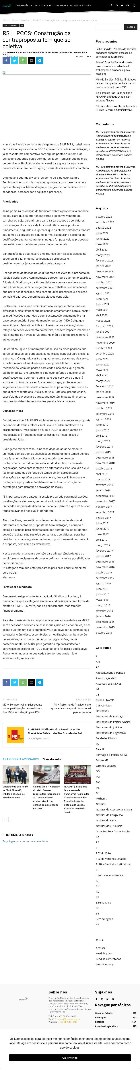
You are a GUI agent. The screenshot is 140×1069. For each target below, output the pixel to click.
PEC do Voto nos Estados (111, 858)
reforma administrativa (109, 875)
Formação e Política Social (111, 754)
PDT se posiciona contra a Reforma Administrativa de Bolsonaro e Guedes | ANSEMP (115, 135)
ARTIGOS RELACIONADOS (21, 759)
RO (98, 891)
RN (98, 886)
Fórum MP (102, 760)
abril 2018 (101, 474)
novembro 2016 (105, 567)
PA (97, 837)
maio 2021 (102, 309)
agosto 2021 (103, 293)
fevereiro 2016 (104, 610)
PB (97, 842)
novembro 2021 (105, 277)
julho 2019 (102, 424)
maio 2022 (102, 244)
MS (98, 787)
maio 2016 (102, 600)
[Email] (31, 60)
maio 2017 (102, 534)
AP (97, 667)
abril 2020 (101, 375)
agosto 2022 (103, 227)
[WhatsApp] (23, 60)
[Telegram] (39, 60)
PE (97, 848)
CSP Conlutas (104, 705)
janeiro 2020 (103, 392)
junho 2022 (102, 238)
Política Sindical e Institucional (113, 864)
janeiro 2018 (103, 490)
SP (97, 924)
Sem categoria (104, 919)
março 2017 (103, 545)
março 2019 (103, 441)
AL (97, 656)
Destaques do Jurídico (109, 727)
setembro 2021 (105, 288)
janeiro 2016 (103, 616)
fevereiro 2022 (104, 260)
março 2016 (103, 605)
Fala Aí (100, 749)
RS (22, 25)
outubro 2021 (104, 282)
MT (98, 793)
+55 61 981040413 (68, 1022)
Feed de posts (104, 953)
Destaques (102, 711)
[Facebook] (111, 6)
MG (98, 782)
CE (97, 694)
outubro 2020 (104, 348)
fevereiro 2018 (104, 485)
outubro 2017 (104, 507)
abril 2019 (101, 435)
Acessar (100, 948)
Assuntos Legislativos (108, 683)
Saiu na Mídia (104, 902)
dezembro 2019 (105, 397)
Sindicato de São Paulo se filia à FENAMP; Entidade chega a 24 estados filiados (114, 96)
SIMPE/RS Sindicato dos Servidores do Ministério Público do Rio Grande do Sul (45, 53)
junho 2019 (102, 430)
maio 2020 (102, 370)
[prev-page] (5, 819)
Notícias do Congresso (109, 815)
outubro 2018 (104, 468)
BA (97, 689)
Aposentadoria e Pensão (110, 672)
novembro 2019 (105, 403)
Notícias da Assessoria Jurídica (114, 809)
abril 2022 (101, 249)
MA (98, 776)
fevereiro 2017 (104, 550)
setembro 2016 (105, 578)
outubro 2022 (104, 216)
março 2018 (103, 479)
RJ (97, 880)
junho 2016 (102, 594)
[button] (134, 5)
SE (97, 913)
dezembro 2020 (105, 337)
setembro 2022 (105, 222)
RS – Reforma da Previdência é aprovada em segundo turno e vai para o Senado (71, 708)
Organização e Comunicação (113, 831)
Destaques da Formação (110, 716)
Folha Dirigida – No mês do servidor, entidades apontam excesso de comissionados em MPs (116, 53)
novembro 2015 (105, 627)
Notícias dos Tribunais (109, 826)
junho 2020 (102, 364)
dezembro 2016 (105, 561)
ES (97, 744)
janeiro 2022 (103, 266)
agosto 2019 (103, 419)
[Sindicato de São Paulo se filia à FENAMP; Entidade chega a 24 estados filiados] (16, 774)
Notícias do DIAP (106, 820)
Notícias (101, 804)
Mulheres (101, 798)
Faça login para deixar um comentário (25, 841)
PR (97, 869)
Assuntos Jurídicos (106, 678)
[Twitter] (122, 6)
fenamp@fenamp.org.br (67, 1019)
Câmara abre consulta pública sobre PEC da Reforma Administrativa (116, 108)
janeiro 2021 (103, 331)
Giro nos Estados (20, 20)
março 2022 (103, 255)
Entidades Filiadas (106, 738)
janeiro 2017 (103, 556)
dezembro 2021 (105, 271)
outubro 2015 (104, 632)
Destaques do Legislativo (111, 733)
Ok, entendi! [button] (70, 1057)
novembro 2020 (105, 342)
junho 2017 (102, 528)
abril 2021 (101, 315)
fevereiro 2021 (104, 326)
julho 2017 (102, 523)
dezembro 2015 (105, 621)
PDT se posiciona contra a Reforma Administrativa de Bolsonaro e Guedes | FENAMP (115, 170)
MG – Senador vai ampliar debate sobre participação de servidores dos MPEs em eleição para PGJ (22, 708)
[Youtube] (127, 6)
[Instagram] (117, 6)
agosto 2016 (103, 583)
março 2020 (103, 381)
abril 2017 (101, 539)
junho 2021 (102, 304)
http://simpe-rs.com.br (39, 738)
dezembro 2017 (105, 496)
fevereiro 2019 (104, 446)
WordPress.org (104, 964)
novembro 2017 (105, 501)
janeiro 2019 (103, 452)
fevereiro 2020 (104, 386)
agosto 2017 (103, 517)
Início (5, 20)
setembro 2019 (105, 413)
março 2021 (103, 320)
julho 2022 (102, 233)
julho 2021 (102, 299)
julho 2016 (102, 589)
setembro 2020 (105, 353)
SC (97, 908)
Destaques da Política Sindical (113, 722)
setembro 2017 (105, 512)
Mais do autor (52, 759)
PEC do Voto (103, 853)
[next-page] (10, 819)
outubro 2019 (104, 408)
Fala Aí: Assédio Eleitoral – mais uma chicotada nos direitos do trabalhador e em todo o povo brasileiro (114, 68)
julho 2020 (102, 359)
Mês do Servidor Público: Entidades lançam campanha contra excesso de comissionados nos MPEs (116, 83)
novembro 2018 (105, 463)
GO (98, 771)
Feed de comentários (108, 959)
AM (98, 661)
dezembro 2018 (105, 457)
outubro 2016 (104, 572)
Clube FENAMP (105, 700)
